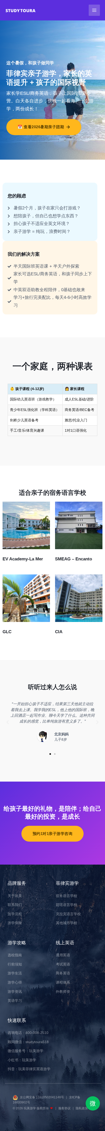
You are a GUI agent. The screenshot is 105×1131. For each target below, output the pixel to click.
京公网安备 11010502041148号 (42, 1097)
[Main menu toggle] (94, 10)
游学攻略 (17, 942)
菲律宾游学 (67, 883)
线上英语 (65, 942)
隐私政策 (82, 1108)
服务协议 (64, 1108)
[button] (7, 722)
